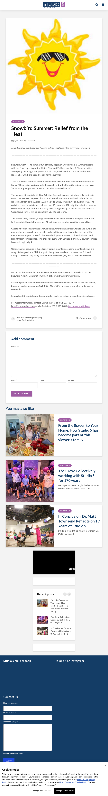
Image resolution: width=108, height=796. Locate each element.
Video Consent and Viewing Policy (73, 782)
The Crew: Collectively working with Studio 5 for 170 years (76, 476)
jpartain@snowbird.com (79, 306)
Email (42, 380)
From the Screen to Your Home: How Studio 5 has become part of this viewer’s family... (78, 432)
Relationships (18, 122)
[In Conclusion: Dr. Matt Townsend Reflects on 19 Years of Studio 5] (30, 526)
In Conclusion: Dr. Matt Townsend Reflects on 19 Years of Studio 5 (79, 521)
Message (11, 721)
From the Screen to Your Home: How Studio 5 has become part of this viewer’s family (59, 606)
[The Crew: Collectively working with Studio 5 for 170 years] (30, 480)
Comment (15, 346)
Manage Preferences (41, 791)
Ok (105, 765)
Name (14, 380)
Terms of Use (82, 779)
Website (71, 380)
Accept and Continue (65, 791)
